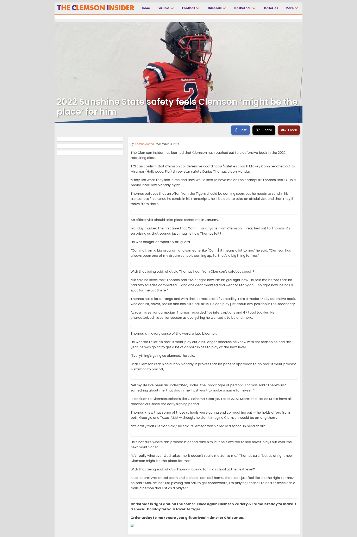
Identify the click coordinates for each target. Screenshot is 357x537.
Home (145, 8)
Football (189, 8)
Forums (163, 8)
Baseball (215, 8)
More (290, 8)
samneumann (144, 144)
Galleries (271, 8)
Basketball (243, 8)
